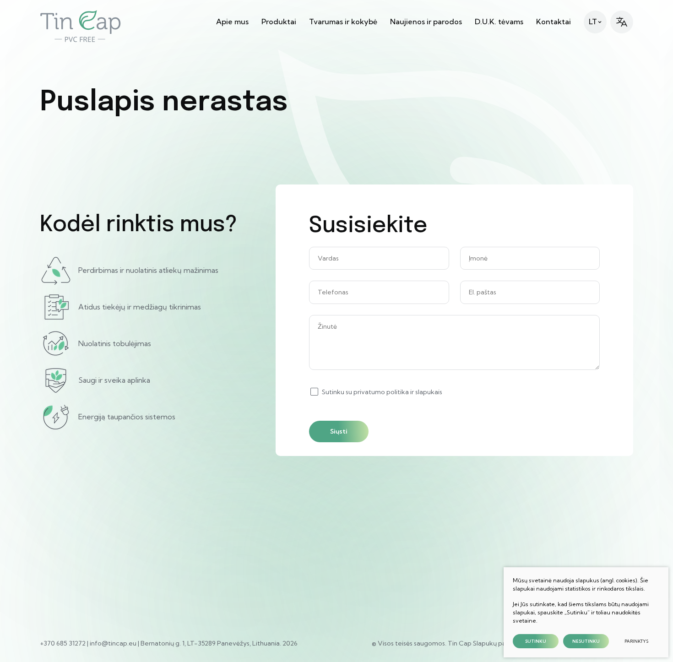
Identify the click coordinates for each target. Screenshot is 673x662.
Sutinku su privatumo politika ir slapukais (382, 392)
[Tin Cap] (80, 26)
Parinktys (636, 641)
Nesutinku (586, 641)
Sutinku (535, 641)
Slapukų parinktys (499, 643)
